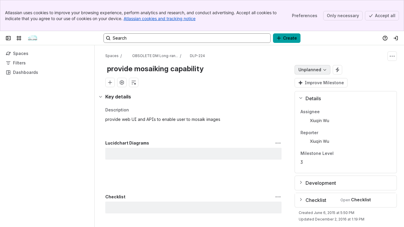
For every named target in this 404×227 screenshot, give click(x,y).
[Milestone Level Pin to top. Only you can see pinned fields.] (346, 153)
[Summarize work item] (133, 82)
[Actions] (392, 56)
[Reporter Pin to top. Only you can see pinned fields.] (331, 132)
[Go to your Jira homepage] (32, 38)
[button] (343, 98)
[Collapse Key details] (100, 96)
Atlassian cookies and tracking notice (159, 18)
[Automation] (337, 69)
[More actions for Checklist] (278, 196)
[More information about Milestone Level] (339, 154)
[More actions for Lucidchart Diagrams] (278, 143)
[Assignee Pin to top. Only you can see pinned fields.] (332, 111)
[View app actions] (122, 82)
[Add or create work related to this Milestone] (110, 82)
